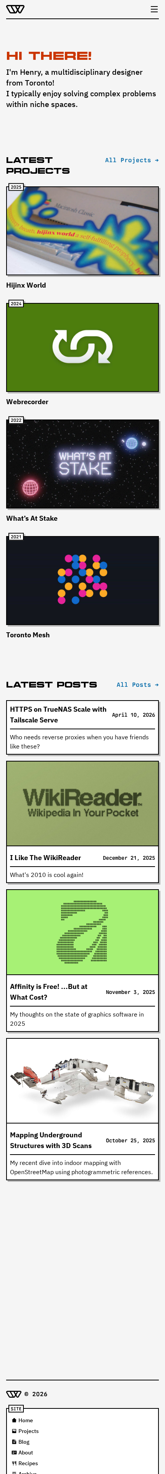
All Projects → (132, 160)
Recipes (28, 1463)
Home (25, 1420)
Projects (28, 1431)
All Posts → (138, 684)
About (25, 1452)
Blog (24, 1441)
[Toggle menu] (154, 9)
